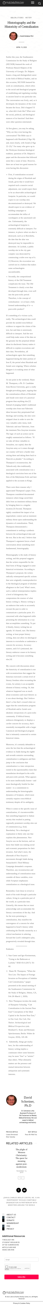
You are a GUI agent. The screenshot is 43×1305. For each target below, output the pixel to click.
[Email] (35, 1086)
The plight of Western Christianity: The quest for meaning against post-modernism (21, 1158)
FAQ (8, 1226)
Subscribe (21, 1277)
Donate (10, 1220)
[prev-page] (19, 1177)
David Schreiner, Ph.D (26, 36)
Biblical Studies (17, 18)
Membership (13, 1223)
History (28, 18)
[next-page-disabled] (23, 1177)
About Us (11, 1214)
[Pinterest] (25, 1086)
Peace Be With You (31, 1134)
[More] (40, 1086)
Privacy (10, 1229)
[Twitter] (20, 1086)
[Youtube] (24, 1190)
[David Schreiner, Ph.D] (13, 36)
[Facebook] (15, 1086)
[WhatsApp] (30, 1086)
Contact (11, 1217)
